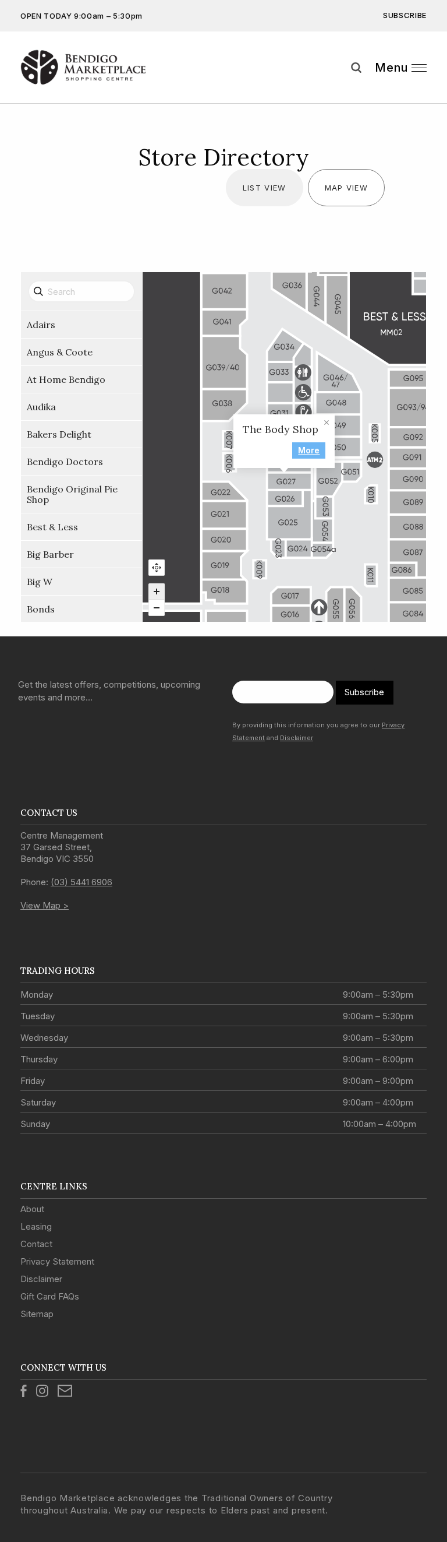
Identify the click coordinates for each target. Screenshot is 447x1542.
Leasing (36, 1226)
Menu (391, 68)
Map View (346, 187)
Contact (36, 1243)
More (309, 450)
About (32, 1208)
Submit (429, 89)
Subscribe (405, 15)
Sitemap (37, 1313)
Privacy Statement (57, 1261)
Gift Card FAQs (49, 1296)
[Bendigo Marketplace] (83, 67)
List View (264, 187)
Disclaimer (296, 738)
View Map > (44, 905)
